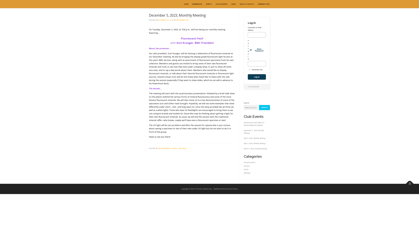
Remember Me (256, 70)
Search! (264, 107)
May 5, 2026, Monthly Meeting (254, 138)
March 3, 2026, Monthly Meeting (255, 149)
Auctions (247, 166)
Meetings (183, 148)
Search (246, 103)
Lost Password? (253, 87)
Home (186, 4)
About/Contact (247, 4)
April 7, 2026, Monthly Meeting (254, 143)
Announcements (164, 148)
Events (209, 4)
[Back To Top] (410, 184)
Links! (233, 4)
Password (248, 50)
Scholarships (222, 4)
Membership (197, 4)
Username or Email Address (254, 28)
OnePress (217, 189)
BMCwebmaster (182, 20)
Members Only (264, 4)
